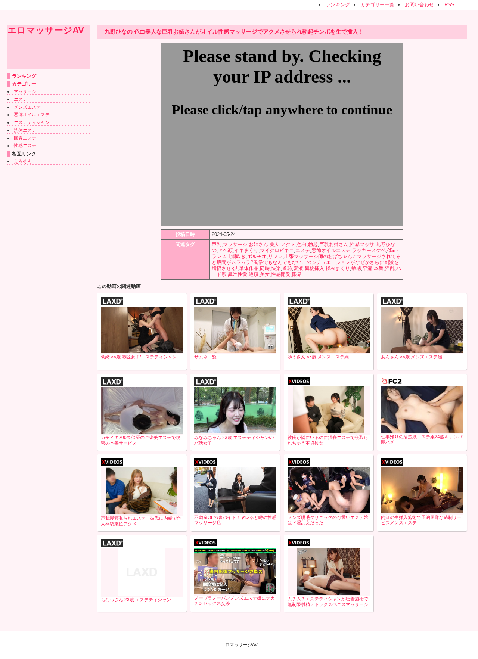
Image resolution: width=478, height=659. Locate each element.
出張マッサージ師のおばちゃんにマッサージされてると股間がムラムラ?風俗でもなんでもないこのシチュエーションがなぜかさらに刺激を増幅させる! (306, 262)
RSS (449, 4)
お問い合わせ (419, 4)
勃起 (313, 244)
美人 (274, 244)
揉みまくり (338, 268)
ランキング (338, 4)
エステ (20, 99)
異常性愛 (237, 274)
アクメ (288, 244)
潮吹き (238, 256)
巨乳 (216, 244)
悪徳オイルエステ (32, 114)
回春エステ (25, 138)
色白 (302, 244)
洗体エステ (25, 130)
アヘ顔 (225, 250)
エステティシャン (32, 122)
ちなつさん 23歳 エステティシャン (136, 599)
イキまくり (246, 250)
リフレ (275, 256)
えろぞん (23, 161)
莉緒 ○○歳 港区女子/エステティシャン (139, 357)
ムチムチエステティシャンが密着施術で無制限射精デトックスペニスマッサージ (328, 601)
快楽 (276, 268)
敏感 (356, 268)
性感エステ (25, 145)
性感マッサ (362, 244)
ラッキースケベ (369, 250)
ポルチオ (257, 256)
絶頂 (253, 274)
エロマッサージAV (45, 30)
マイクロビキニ (277, 250)
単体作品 (248, 268)
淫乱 (390, 268)
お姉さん (258, 244)
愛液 (298, 268)
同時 (265, 268)
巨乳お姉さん (333, 244)
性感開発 (281, 274)
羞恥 (287, 268)
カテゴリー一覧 (377, 4)
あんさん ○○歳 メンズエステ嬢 (411, 357)
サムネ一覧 (205, 357)
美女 (265, 274)
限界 (297, 274)
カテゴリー (24, 84)
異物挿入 (314, 268)
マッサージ (25, 91)
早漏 (367, 268)
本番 (379, 268)
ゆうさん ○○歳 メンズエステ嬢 (318, 357)
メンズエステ (27, 107)
